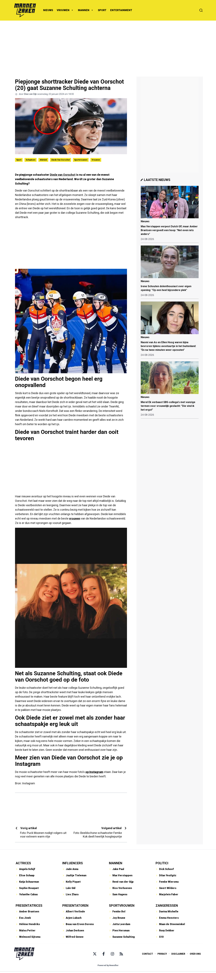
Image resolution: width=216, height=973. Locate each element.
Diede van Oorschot (60, 160)
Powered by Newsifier (108, 965)
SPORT (102, 10)
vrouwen (74, 518)
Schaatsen (30, 160)
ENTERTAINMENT (121, 10)
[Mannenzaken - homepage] (25, 10)
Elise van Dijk (30, 94)
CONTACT (147, 954)
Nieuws (145, 221)
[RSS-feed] (121, 954)
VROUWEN (63, 10)
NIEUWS (48, 10)
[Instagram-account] (112, 954)
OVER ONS (195, 954)
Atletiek (43, 160)
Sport (18, 160)
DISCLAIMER (178, 954)
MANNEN (83, 10)
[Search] (201, 10)
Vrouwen (96, 160)
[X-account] (95, 954)
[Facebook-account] (103, 954)
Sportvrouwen (80, 160)
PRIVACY (162, 954)
